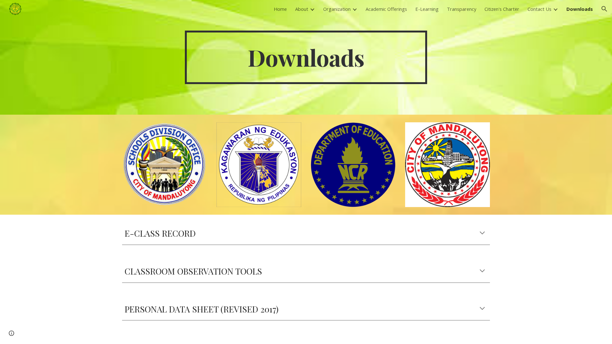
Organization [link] (337, 9)
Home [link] (280, 9)
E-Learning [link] (427, 9)
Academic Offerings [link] (386, 9)
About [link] (301, 9)
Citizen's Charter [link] (501, 9)
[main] (306, 57)
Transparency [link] (461, 9)
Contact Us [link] (539, 9)
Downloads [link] (579, 9)
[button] (604, 9)
